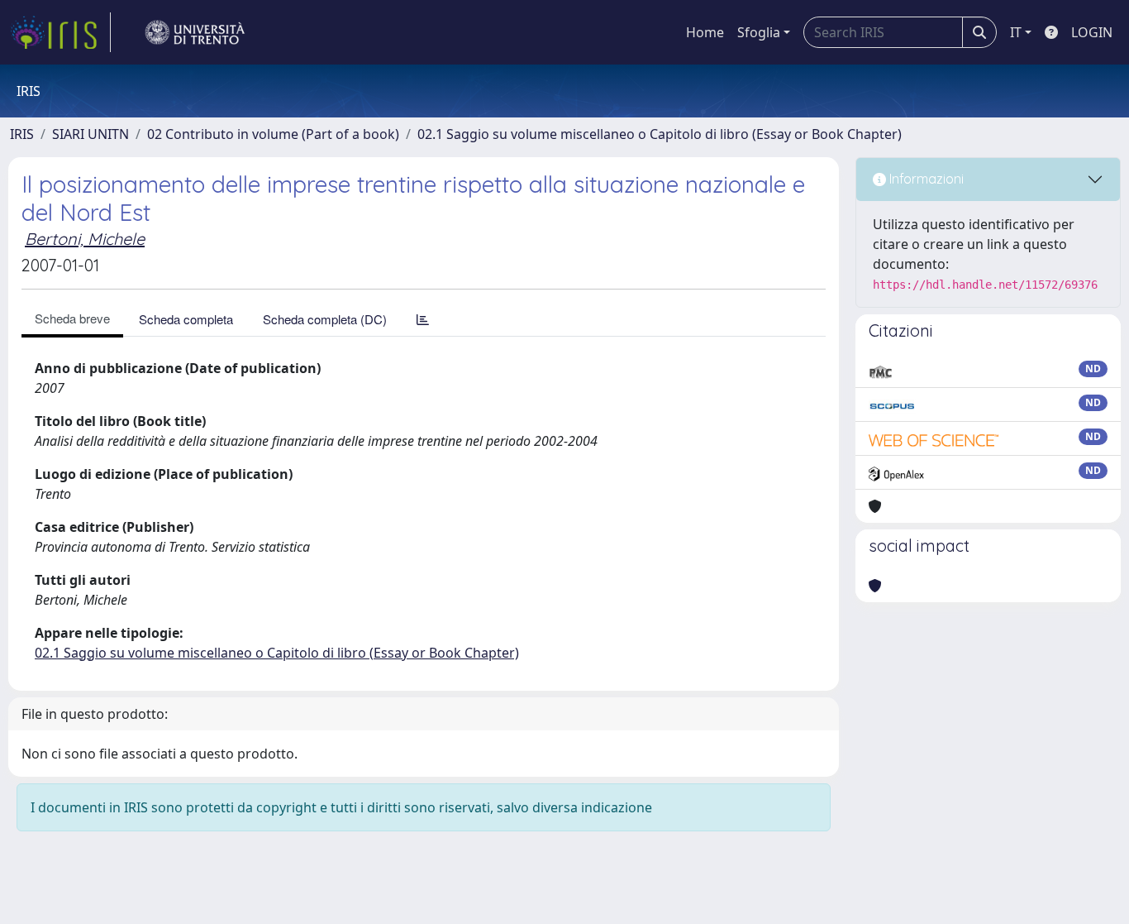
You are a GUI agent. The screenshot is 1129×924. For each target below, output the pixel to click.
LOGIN (1091, 32)
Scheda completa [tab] (186, 319)
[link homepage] (60, 32)
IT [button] (1016, 32)
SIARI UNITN (90, 134)
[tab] (423, 319)
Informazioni (925, 178)
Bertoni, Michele (85, 238)
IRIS (22, 134)
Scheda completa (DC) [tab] (325, 319)
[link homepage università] (195, 32)
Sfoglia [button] (758, 32)
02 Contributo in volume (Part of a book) (273, 134)
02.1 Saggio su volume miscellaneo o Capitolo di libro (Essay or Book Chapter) (659, 134)
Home (705, 32)
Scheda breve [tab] (72, 318)
